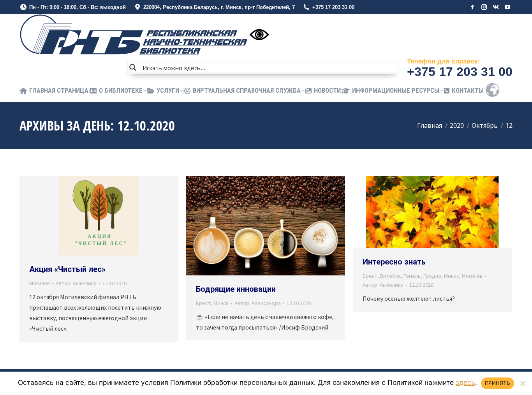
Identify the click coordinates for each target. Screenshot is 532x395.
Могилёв (39, 283)
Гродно (432, 275)
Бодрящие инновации (236, 289)
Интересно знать (394, 261)
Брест (203, 303)
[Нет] (522, 383)
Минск (221, 303)
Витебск (390, 275)
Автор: (76, 283)
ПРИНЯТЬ (497, 383)
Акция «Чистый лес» (67, 269)
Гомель (412, 275)
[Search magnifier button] (132, 67)
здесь (465, 382)
